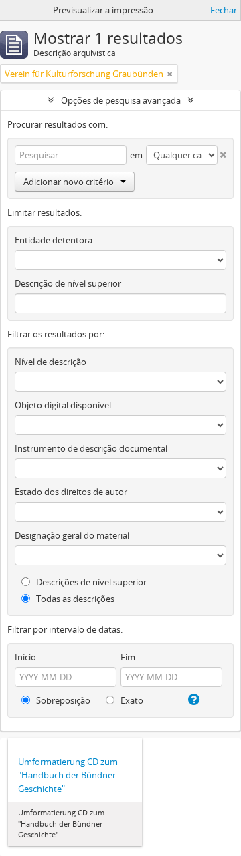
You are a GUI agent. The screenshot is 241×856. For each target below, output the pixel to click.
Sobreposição (62, 700)
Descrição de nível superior (68, 283)
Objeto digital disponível (63, 405)
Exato (130, 700)
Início (25, 657)
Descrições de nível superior (90, 582)
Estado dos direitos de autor (71, 492)
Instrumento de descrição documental (91, 448)
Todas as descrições (74, 599)
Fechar (223, 10)
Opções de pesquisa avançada (121, 100)
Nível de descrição (50, 361)
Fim (127, 657)
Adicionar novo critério (68, 182)
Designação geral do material (72, 535)
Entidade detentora (53, 240)
